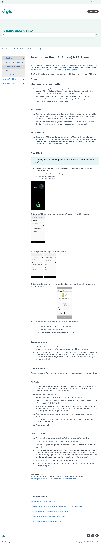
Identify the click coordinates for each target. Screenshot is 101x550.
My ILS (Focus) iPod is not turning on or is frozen (46, 521)
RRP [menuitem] (7, 71)
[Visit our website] (88, 535)
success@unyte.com (38, 479)
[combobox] (48, 35)
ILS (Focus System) (34, 49)
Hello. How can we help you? (18, 30)
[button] (23, 58)
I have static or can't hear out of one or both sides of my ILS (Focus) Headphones (56, 506)
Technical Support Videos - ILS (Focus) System (59, 70)
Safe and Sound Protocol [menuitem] (14, 62)
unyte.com (93, 11)
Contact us (95, 2)
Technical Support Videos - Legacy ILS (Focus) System (48, 516)
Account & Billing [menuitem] (9, 83)
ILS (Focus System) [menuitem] (13, 66)
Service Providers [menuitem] (9, 79)
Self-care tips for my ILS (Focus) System (43, 501)
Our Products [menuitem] (8, 58)
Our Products (18, 49)
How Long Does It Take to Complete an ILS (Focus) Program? (50, 511)
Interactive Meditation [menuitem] (13, 75)
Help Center (6, 49)
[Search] (97, 35)
